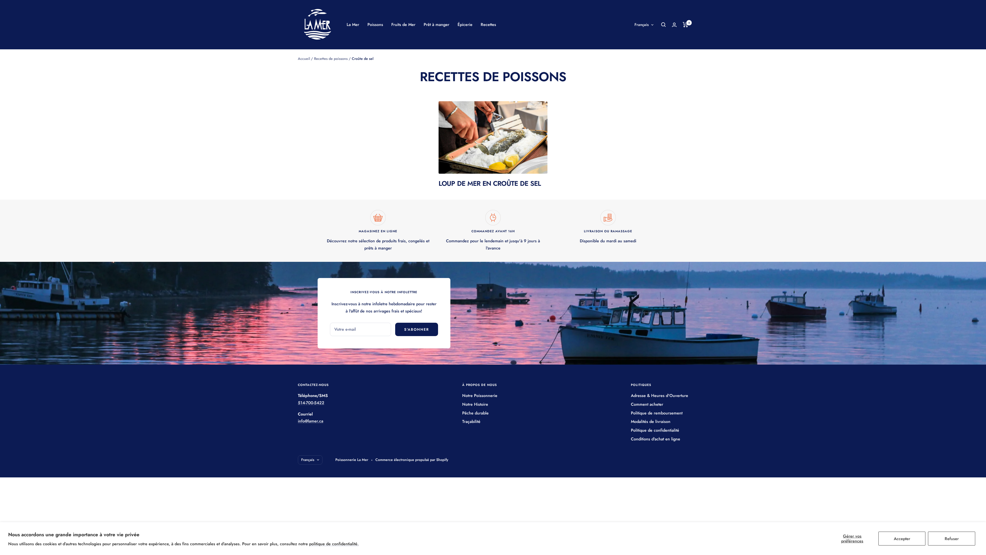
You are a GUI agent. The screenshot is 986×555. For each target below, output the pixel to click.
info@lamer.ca (310, 421)
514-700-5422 (311, 403)
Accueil (304, 58)
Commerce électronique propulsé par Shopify (411, 459)
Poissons (375, 24)
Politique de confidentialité (655, 430)
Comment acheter (647, 404)
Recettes (488, 24)
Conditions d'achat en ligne (655, 439)
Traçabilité (471, 421)
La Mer (353, 24)
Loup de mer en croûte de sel (490, 183)
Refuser (952, 539)
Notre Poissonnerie (479, 396)
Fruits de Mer (403, 24)
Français (641, 24)
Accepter (902, 539)
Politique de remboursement (656, 413)
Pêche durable (475, 413)
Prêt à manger (436, 24)
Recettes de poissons (331, 58)
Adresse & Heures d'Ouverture (659, 396)
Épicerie (465, 24)
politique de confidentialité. (334, 544)
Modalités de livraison (650, 421)
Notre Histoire (475, 404)
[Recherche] (663, 24)
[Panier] (685, 24)
